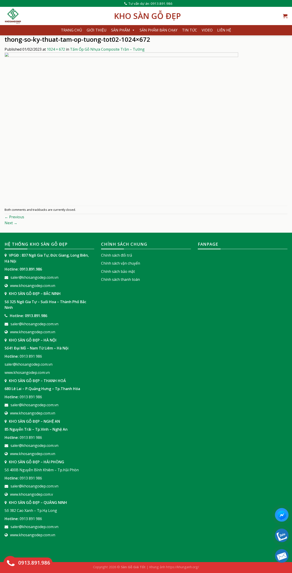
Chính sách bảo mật (118, 271)
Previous (14, 216)
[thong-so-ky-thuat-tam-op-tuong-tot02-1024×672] (121, 128)
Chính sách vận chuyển (120, 263)
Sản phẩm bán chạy (158, 30)
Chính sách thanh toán (120, 279)
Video (207, 30)
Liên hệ (224, 30)
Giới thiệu (97, 30)
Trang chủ (71, 30)
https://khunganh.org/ (182, 567)
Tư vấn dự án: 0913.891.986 (150, 3)
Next (11, 222)
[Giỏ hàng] (285, 16)
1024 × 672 (56, 49)
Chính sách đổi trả (116, 255)
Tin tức (189, 30)
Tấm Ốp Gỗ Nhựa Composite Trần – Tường (107, 49)
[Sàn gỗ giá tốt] (56, 16)
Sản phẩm (120, 30)
